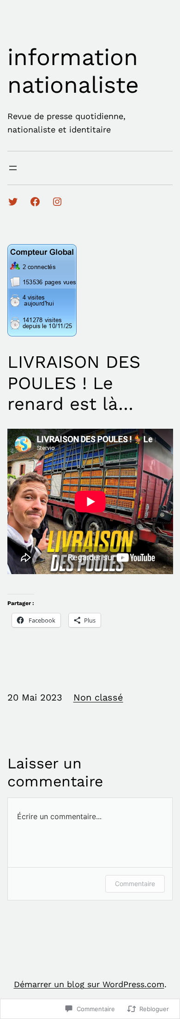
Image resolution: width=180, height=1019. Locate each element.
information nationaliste (73, 70)
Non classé (98, 697)
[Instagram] (57, 201)
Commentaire (135, 883)
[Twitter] (12, 201)
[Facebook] (35, 201)
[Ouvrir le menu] (12, 168)
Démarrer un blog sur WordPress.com (89, 984)
